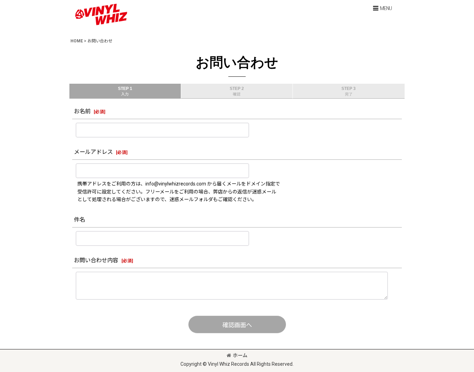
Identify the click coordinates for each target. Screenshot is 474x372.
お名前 (82, 111)
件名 (79, 219)
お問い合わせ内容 (96, 260)
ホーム (240, 355)
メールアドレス (93, 152)
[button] (382, 8)
